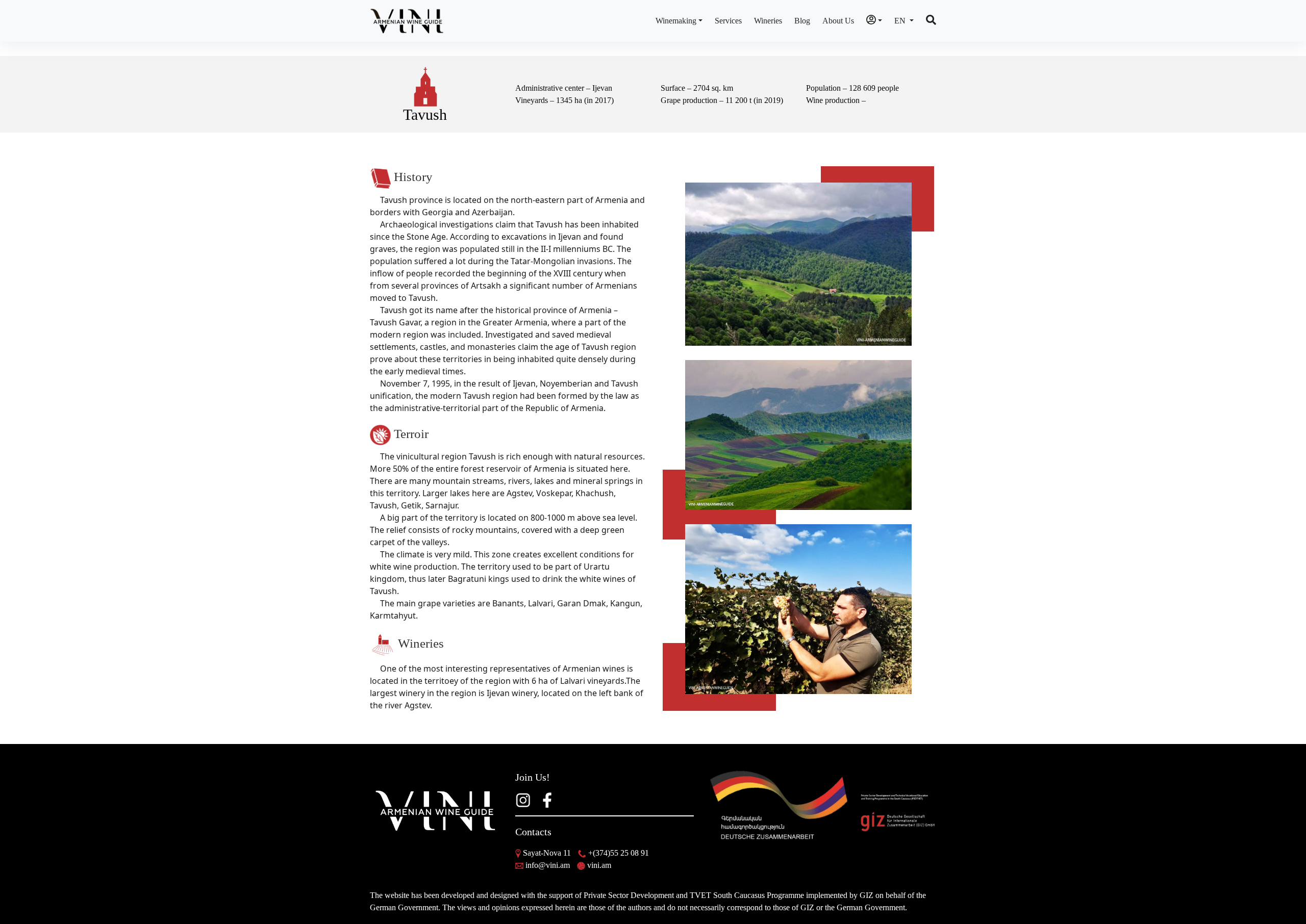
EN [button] (901, 20)
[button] (874, 21)
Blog (802, 20)
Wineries (768, 20)
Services (728, 20)
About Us (838, 20)
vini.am (599, 865)
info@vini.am (547, 865)
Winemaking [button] (676, 20)
